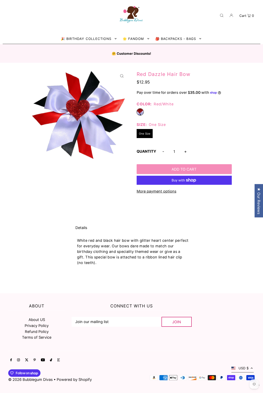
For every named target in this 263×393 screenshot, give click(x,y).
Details (81, 228)
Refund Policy (37, 331)
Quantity (146, 151)
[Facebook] (11, 360)
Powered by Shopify (74, 379)
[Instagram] (18, 360)
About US (37, 319)
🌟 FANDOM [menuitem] (133, 39)
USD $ (244, 368)
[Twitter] (26, 360)
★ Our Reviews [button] (259, 200)
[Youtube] (43, 360)
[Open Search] (222, 15)
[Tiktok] (51, 360)
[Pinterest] (34, 360)
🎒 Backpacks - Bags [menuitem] (175, 39)
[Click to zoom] (121, 75)
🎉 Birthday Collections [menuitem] (86, 39)
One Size (144, 133)
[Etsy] (58, 360)
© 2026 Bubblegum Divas (31, 379)
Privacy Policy (37, 325)
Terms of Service (36, 337)
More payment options (156, 191)
